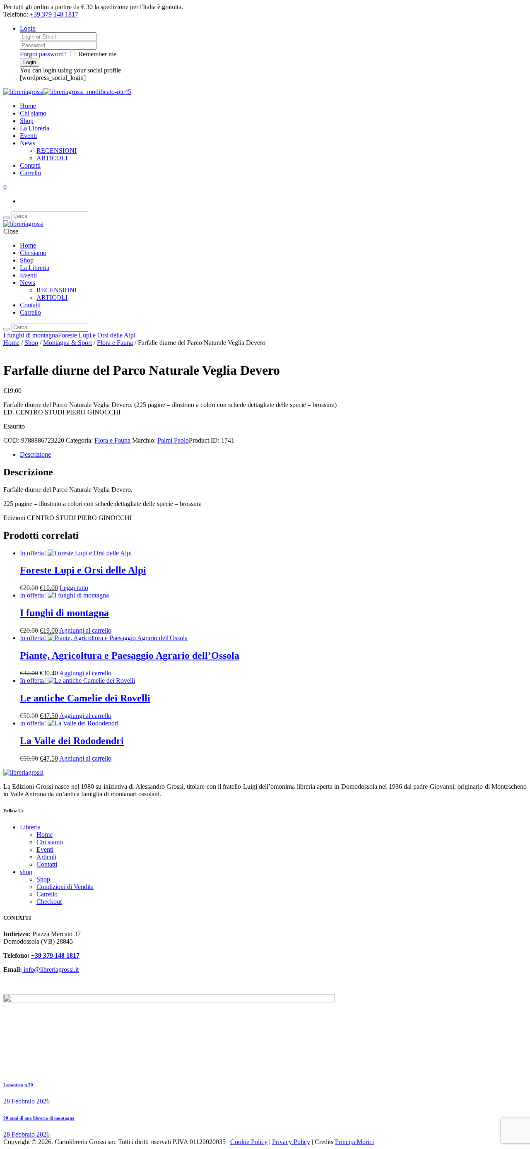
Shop (27, 120)
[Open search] (6, 218)
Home (28, 105)
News (27, 143)
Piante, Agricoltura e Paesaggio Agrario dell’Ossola (129, 655)
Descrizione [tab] (35, 454)
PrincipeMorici (354, 1141)
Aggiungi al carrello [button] (85, 630)
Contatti (30, 165)
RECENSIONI (56, 150)
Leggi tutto (74, 587)
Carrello (30, 172)
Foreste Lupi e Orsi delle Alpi (96, 335)
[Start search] (6, 329)
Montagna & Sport (67, 342)
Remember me (97, 54)
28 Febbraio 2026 (26, 1101)
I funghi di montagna (30, 335)
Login (28, 28)
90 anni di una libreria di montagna (39, 1117)
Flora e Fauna (115, 342)
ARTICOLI (51, 157)
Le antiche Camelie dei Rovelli (85, 698)
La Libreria (34, 128)
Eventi (28, 135)
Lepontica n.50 (18, 1084)
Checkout (49, 901)
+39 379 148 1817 (54, 14)
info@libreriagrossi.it (50, 969)
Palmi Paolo (173, 440)
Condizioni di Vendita (65, 886)
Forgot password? (43, 54)
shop (26, 871)
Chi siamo (33, 113)
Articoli (46, 856)
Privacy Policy (291, 1141)
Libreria (30, 827)
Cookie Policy (248, 1141)
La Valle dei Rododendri (72, 740)
